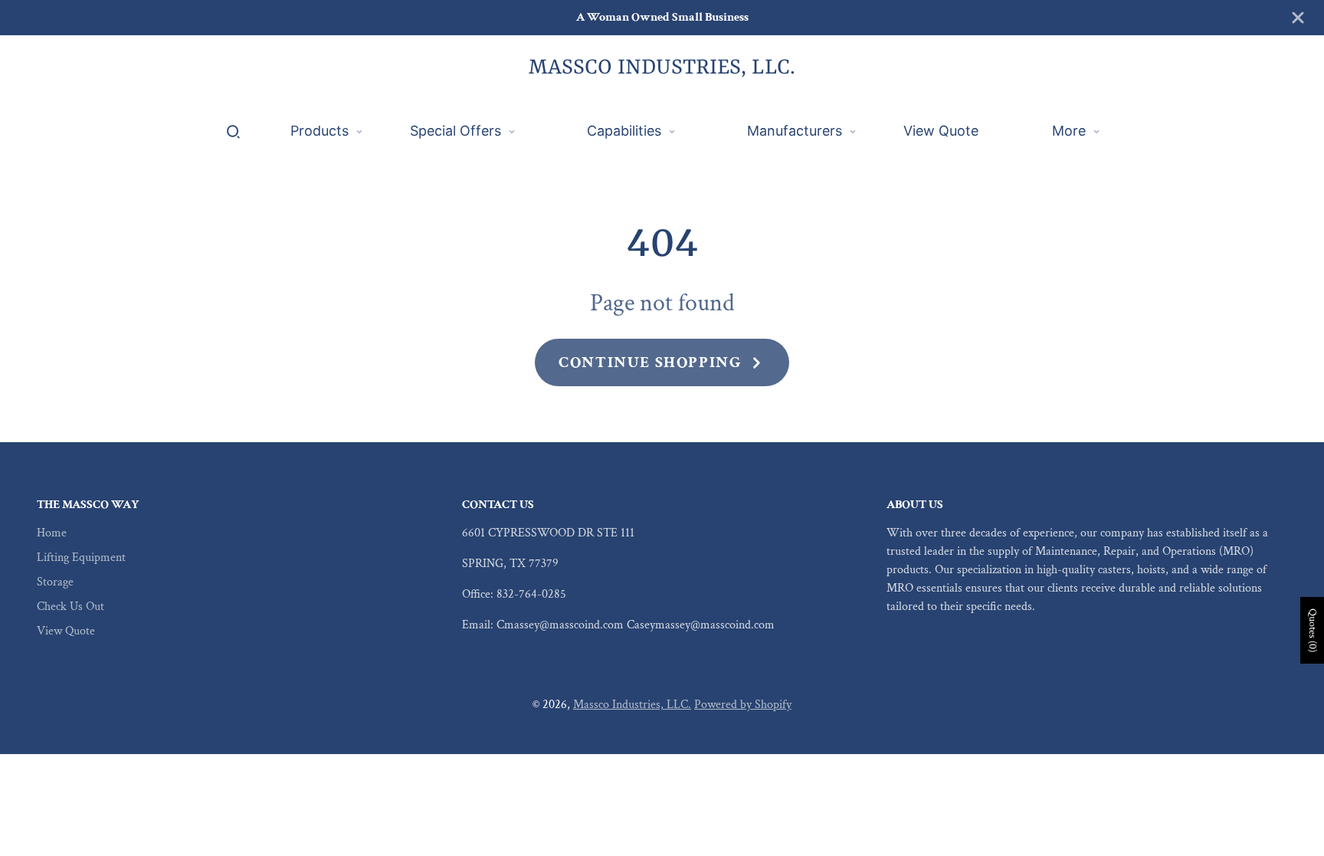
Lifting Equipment (81, 557)
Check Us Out (70, 607)
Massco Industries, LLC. (632, 705)
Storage (55, 582)
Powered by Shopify (742, 705)
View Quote (66, 631)
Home (52, 533)
